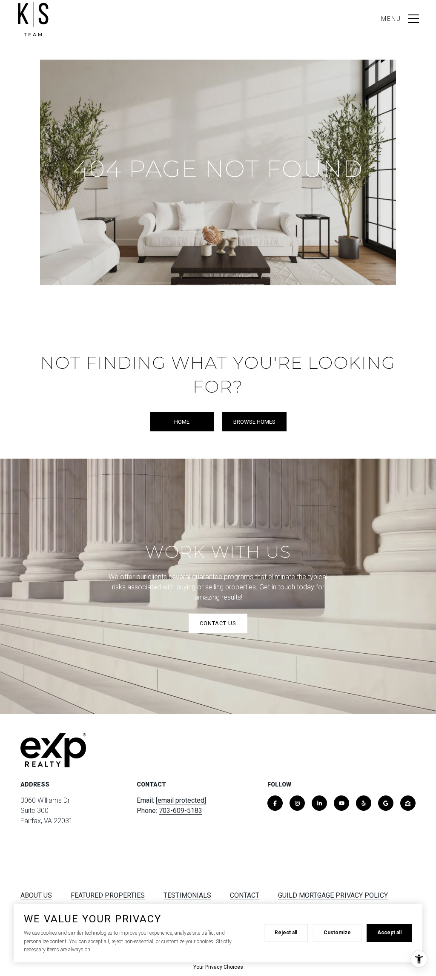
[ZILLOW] (408, 803)
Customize (337, 933)
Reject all (286, 933)
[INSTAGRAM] (297, 803)
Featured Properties (108, 895)
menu (391, 18)
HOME (181, 422)
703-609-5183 (180, 811)
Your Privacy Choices (218, 967)
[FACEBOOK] (275, 803)
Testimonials (187, 895)
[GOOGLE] (385, 803)
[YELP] (363, 803)
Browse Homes (254, 422)
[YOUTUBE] (341, 803)
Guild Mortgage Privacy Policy (333, 895)
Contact (244, 895)
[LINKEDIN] (319, 803)
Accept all (389, 933)
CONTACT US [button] (218, 623)
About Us (36, 895)
